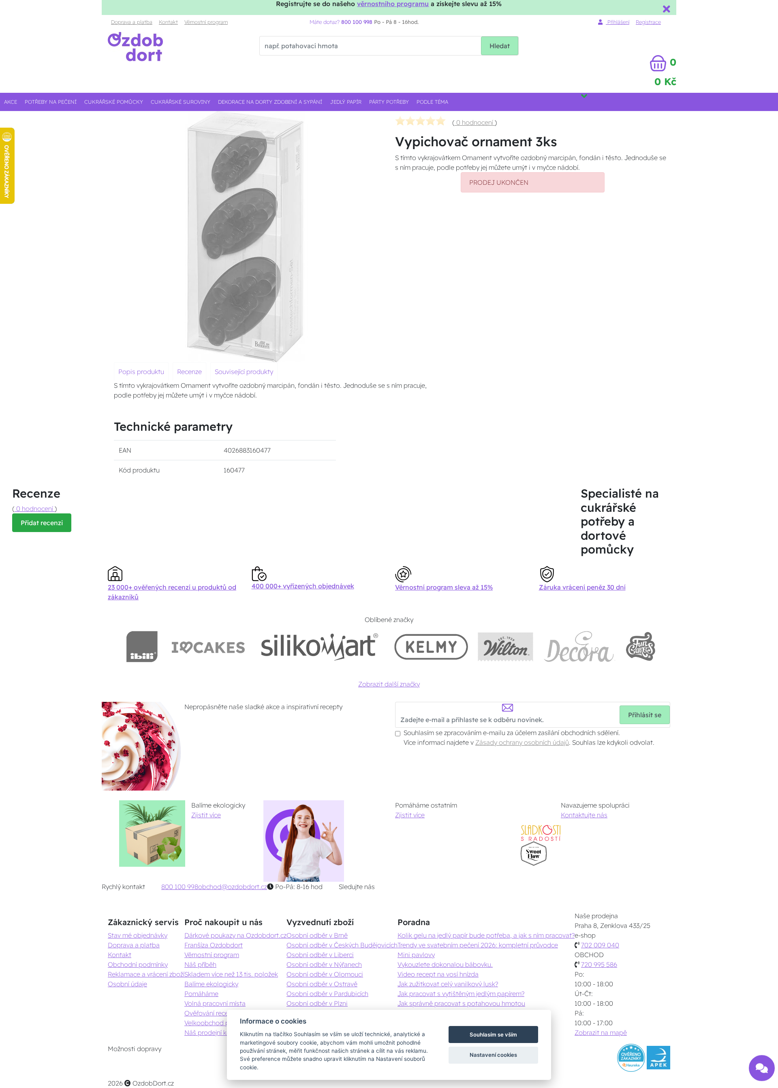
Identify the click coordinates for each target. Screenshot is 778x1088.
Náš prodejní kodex (213, 1032)
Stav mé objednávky (137, 935)
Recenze (189, 372)
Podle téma (432, 101)
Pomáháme (201, 994)
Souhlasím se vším (493, 1034)
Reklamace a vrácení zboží (146, 974)
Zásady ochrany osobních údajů (522, 742)
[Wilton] (505, 646)
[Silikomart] (320, 646)
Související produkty (244, 372)
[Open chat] (762, 1063)
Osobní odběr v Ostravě (321, 984)
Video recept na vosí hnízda (438, 974)
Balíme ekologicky (211, 984)
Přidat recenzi (42, 523)
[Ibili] (142, 646)
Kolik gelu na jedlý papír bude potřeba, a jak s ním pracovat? (486, 935)
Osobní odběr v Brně (317, 935)
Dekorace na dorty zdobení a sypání (270, 101)
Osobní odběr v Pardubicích (327, 994)
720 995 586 (599, 964)
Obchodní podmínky (138, 964)
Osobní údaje (127, 984)
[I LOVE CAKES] (208, 646)
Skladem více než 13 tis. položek (231, 974)
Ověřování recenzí (210, 1013)
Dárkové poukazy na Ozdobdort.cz (235, 935)
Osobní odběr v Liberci (320, 955)
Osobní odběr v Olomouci (324, 974)
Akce (10, 101)
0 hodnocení (475, 122)
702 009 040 (600, 945)
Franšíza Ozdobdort (213, 945)
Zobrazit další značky (389, 684)
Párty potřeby (389, 101)
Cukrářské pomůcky (113, 101)
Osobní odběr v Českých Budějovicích (342, 945)
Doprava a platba (131, 22)
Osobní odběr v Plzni (317, 1003)
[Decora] (579, 646)
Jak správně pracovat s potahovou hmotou (461, 1003)
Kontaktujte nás (584, 815)
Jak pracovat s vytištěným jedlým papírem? (461, 994)
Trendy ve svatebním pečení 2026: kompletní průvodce (478, 945)
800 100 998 (179, 887)
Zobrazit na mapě (601, 1032)
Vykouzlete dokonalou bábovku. (445, 964)
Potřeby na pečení (51, 101)
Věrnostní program (206, 22)
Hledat (499, 46)
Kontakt (168, 22)
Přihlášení (617, 22)
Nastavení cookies (493, 1055)
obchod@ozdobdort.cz (232, 887)
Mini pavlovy (416, 955)
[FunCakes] (640, 646)
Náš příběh (200, 964)
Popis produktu (141, 372)
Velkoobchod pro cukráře (221, 1023)
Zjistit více (206, 815)
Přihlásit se (644, 715)
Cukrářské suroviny (180, 101)
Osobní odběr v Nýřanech (324, 964)
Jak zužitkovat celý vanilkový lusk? (448, 984)
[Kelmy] (431, 646)
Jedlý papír (345, 101)
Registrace (648, 22)
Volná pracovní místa (215, 1003)
